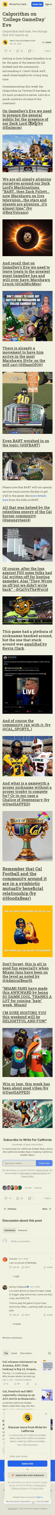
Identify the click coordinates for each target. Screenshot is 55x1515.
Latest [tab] (14, 1353)
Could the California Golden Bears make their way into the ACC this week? (18, 1404)
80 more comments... (12, 1337)
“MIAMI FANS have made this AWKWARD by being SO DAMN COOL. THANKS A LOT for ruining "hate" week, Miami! (27, 996)
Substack (12, 1508)
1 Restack (37, 1187)
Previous (12, 1209)
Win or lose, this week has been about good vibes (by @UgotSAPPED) (26, 1088)
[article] (27, 1373)
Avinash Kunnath (23, 1380)
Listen (48, 42)
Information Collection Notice (33, 1173)
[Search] (49, 1353)
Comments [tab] (9, 1230)
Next (44, 1209)
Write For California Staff (22, 41)
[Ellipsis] (51, 1258)
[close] (46, 1413)
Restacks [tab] (22, 1230)
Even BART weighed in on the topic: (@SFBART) (25, 442)
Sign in (48, 4)
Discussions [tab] (26, 1353)
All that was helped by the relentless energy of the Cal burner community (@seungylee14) (27, 513)
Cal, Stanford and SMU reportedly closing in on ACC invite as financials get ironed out (18, 1395)
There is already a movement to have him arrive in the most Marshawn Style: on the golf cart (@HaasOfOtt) (23, 356)
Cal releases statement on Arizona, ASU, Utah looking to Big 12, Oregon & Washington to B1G (19, 1365)
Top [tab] (6, 1353)
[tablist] (15, 1230)
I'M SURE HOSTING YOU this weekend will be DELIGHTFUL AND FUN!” (24, 1016)
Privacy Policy (37, 1488)
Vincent (13, 1258)
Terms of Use (42, 1170)
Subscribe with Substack (30, 1475)
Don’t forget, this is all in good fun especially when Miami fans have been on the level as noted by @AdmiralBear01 (25, 972)
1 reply (16, 1276)
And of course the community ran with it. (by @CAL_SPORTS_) (26, 724)
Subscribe (37, 4)
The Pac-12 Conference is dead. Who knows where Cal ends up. (18, 1375)
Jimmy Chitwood (18, 1286)
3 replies (17, 1324)
